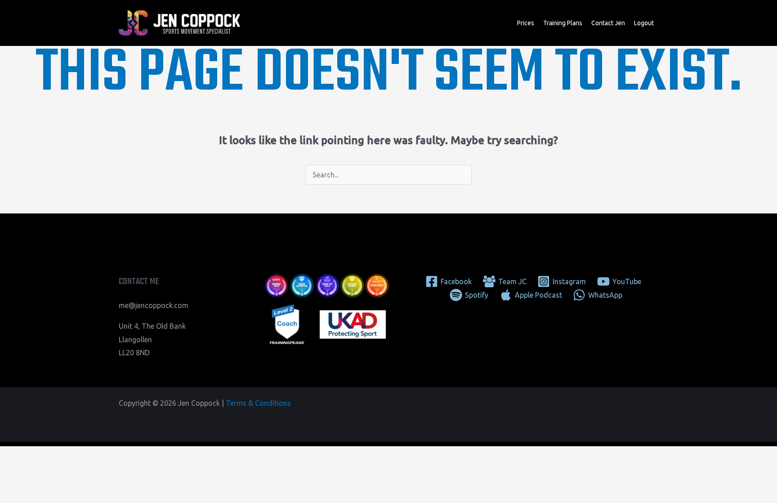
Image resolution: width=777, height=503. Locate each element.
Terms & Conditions (258, 403)
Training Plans (562, 23)
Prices (525, 23)
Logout (644, 23)
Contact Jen (608, 23)
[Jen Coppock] (179, 22)
